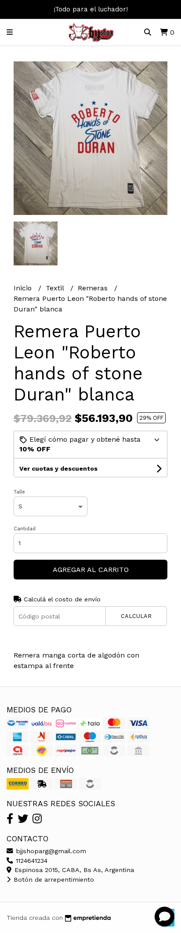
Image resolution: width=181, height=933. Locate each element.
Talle (19, 492)
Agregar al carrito (91, 569)
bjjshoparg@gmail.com (50, 850)
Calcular (136, 616)
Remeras (94, 288)
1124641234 (30, 860)
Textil (56, 288)
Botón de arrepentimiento (52, 879)
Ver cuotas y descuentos (58, 468)
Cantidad (25, 529)
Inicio (24, 288)
